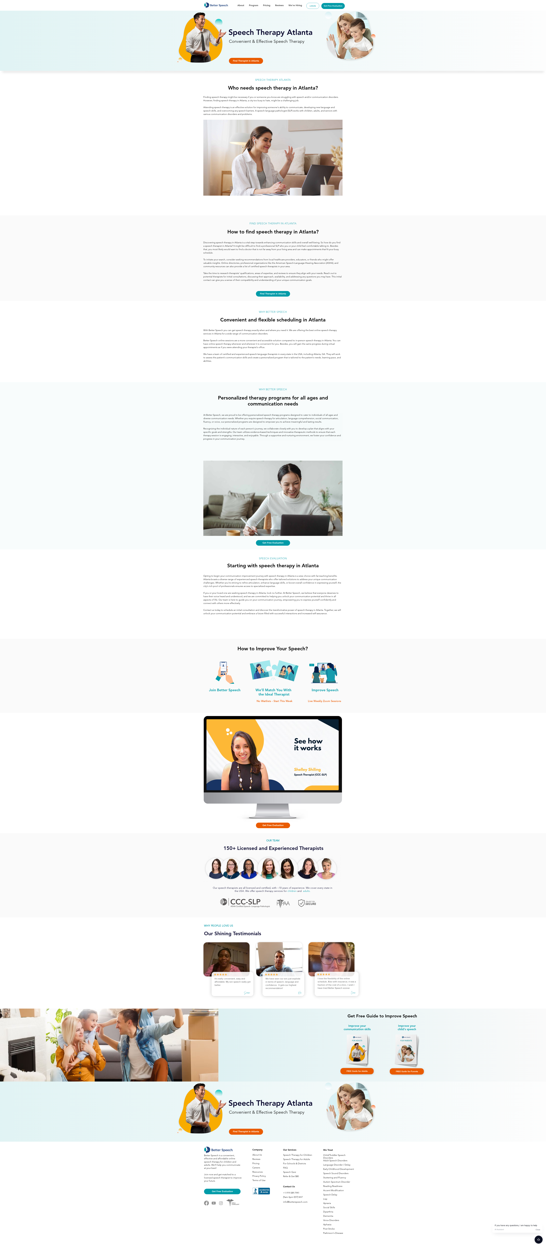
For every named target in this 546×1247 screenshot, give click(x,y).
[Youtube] (213, 1203)
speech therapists (228, 887)
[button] (246, 61)
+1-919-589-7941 (291, 1192)
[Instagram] (221, 1203)
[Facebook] (206, 1203)
